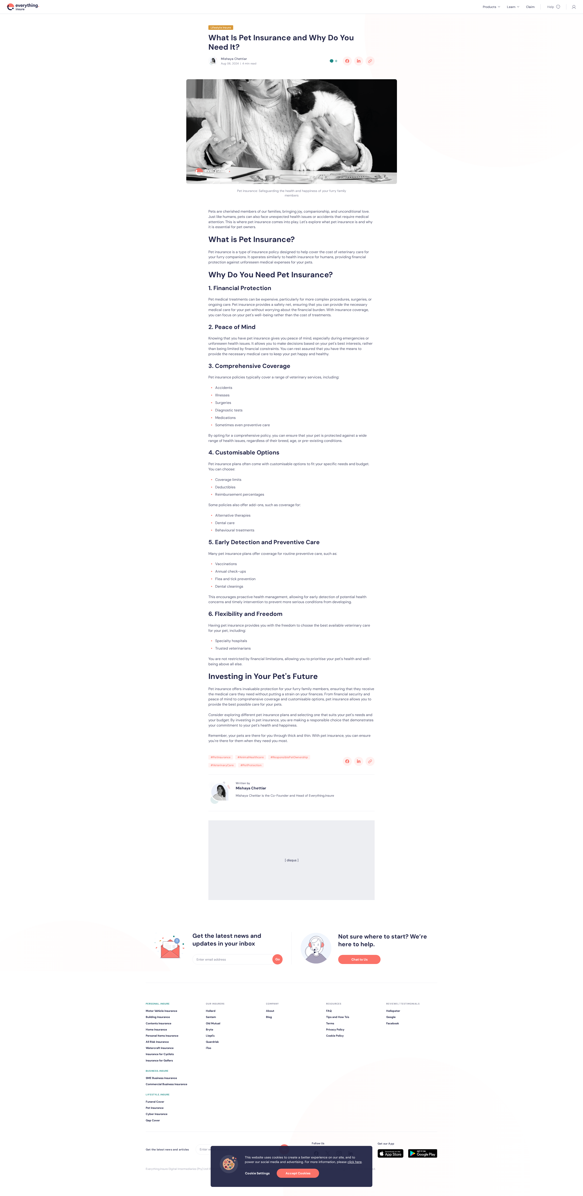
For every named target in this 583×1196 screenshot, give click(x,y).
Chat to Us (359, 959)
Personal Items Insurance (162, 1036)
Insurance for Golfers (159, 1060)
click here (355, 1162)
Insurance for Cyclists (160, 1054)
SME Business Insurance (161, 1078)
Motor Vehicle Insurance (161, 1011)
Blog (269, 1017)
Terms (330, 1023)
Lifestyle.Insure (158, 1094)
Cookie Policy (335, 1036)
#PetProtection (250, 765)
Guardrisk (212, 1042)
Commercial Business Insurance (166, 1084)
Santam (211, 1017)
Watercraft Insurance (160, 1048)
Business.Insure (157, 1070)
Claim (530, 7)
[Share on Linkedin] (358, 61)
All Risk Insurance (157, 1042)
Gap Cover (153, 1120)
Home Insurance (156, 1029)
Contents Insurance (158, 1023)
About (270, 1011)
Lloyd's (210, 1036)
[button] (491, 7)
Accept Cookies (298, 1173)
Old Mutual (213, 1023)
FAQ (329, 1011)
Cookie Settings (257, 1173)
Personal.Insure (158, 1003)
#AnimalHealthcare (251, 757)
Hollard (210, 1011)
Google (391, 1017)
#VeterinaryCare (222, 765)
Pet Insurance (155, 1108)
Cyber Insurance (156, 1114)
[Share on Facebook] (347, 61)
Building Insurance (158, 1017)
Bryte (209, 1029)
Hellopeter (393, 1011)
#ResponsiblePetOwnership (289, 757)
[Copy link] (370, 61)
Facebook (392, 1023)
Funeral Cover (155, 1102)
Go (277, 959)
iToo (208, 1048)
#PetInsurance (221, 757)
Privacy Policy (335, 1029)
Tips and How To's (337, 1017)
